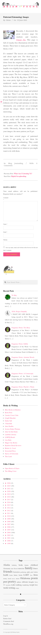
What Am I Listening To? (23, 173)
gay (28, 572)
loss (31, 575)
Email (5, 232)
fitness (35, 568)
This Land (8, 456)
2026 (9, 483)
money (5, 578)
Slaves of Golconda (11, 454)
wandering (25, 585)
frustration (16, 572)
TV (4, 585)
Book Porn (8, 412)
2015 (9, 505)
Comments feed (8, 621)
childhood (34, 565)
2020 (9, 491)
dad (12, 568)
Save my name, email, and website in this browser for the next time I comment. (20, 249)
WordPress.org (8, 624)
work (5, 587)
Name (5, 224)
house (15, 575)
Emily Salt (8, 421)
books (21, 565)
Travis (36, 582)
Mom (35, 575)
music (17, 578)
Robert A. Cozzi (10, 448)
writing (11, 587)
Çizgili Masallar (10, 418)
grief (32, 572)
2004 (9, 532)
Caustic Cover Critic (11, 415)
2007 (9, 524)
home (11, 575)
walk (13, 584)
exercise (21, 568)
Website (5, 240)
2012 (9, 510)
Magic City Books (11, 443)
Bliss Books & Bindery (13, 410)
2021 (9, 488)
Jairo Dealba (9, 426)
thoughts (31, 582)
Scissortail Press (10, 451)
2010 (9, 516)
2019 (9, 494)
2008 (9, 521)
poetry (12, 581)
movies (13, 578)
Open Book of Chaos (12, 468)
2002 (9, 535)
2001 (9, 538)
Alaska (6, 564)
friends (7, 571)
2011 (9, 513)
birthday (14, 565)
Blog (10, 163)
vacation (8, 585)
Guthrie (36, 572)
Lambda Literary (10, 434)
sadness (19, 582)
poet (5, 581)
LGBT (26, 574)
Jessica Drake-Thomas (12, 429)
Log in (5, 616)
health (5, 574)
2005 (9, 530)
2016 (9, 502)
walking (18, 585)
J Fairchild (8, 423)
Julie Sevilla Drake (11, 432)
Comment (5, 198)
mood (9, 578)
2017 (9, 499)
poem (34, 578)
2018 (9, 497)
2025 (9, 486)
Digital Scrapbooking (18, 176)
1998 (9, 543)
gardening (23, 572)
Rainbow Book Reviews (13, 445)
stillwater (25, 582)
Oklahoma (25, 578)
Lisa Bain (8, 440)
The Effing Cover (10, 471)
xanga (17, 588)
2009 (9, 519)
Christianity (6, 568)
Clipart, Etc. (21, 40)
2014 (9, 508)
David (15, 568)
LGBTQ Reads (10, 437)
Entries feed (7, 618)
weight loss (33, 585)
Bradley (27, 565)
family (29, 568)
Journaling (18, 163)
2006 (9, 527)
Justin (20, 575)
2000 (9, 541)
